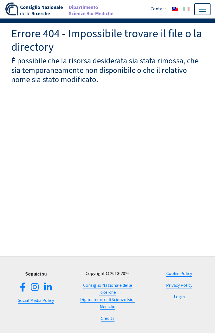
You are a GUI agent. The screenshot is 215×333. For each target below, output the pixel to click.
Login (179, 297)
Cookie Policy (179, 273)
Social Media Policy (36, 300)
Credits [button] (107, 318)
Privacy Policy (179, 285)
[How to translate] (175, 9)
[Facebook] (24, 289)
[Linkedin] (47, 289)
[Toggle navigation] (202, 9)
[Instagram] (35, 289)
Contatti (159, 9)
